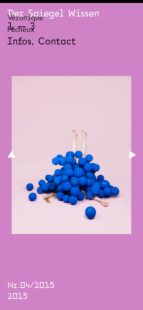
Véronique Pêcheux (25, 24)
